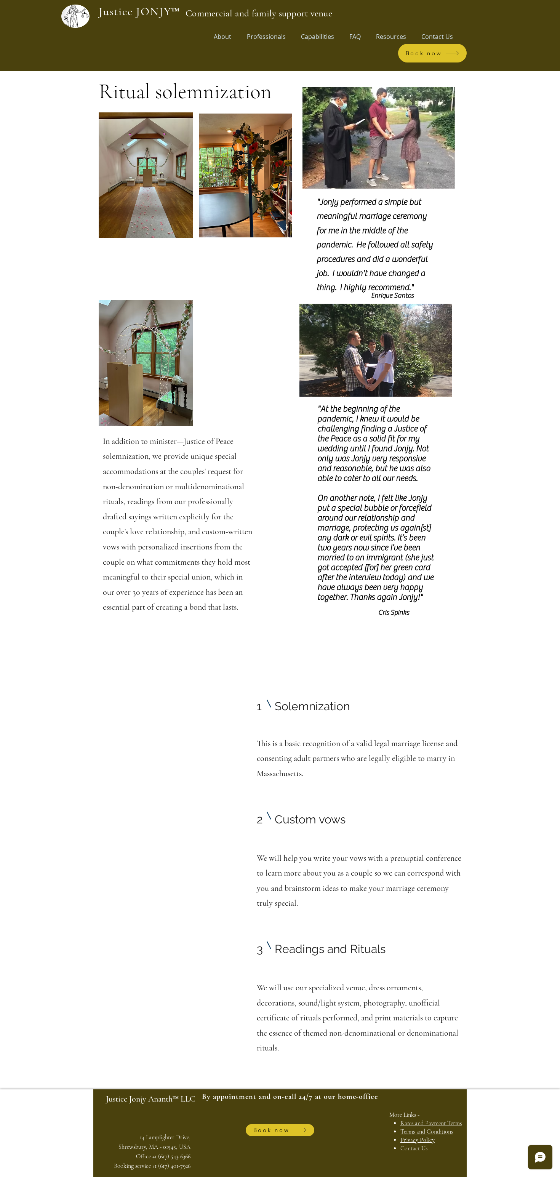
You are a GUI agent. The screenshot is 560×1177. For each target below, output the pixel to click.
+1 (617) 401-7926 (171, 1166)
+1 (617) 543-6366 (171, 1156)
